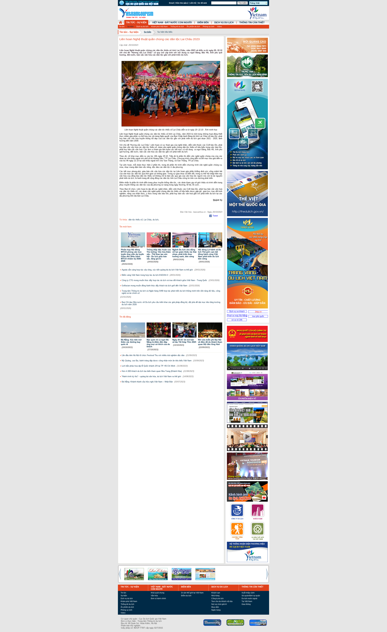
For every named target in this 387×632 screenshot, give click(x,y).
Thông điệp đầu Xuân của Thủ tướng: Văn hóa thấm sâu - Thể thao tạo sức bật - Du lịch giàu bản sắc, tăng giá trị (159, 254)
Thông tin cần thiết (252, 22)
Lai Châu (147, 220)
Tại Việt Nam (247, 601)
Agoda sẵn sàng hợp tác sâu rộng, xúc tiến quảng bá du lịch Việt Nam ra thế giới (157, 270)
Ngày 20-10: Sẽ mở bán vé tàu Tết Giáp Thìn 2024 (184, 341)
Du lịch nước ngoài (249, 598)
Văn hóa (154, 596)
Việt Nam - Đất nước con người (172, 22)
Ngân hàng (216, 610)
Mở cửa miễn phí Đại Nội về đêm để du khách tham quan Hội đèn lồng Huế (210, 342)
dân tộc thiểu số (135, 220)
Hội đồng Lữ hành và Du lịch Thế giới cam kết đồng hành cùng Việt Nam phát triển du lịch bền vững (209, 254)
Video (219, 27)
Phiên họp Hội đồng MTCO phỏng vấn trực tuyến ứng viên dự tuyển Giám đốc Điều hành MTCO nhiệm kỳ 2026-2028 (132, 255)
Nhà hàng (215, 596)
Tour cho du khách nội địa (222, 601)
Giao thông (246, 604)
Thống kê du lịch (177, 27)
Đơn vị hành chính (158, 598)
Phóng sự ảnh (208, 27)
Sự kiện (130, 27)
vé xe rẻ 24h (236, 320)
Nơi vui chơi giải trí (219, 604)
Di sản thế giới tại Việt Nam (192, 593)
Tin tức (122, 27)
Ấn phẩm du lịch (193, 27)
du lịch (155, 220)
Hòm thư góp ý (182, 3)
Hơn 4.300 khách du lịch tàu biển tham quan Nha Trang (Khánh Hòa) (152, 371)
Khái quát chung (157, 593)
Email (171, 3)
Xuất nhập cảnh (248, 593)
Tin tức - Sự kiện (136, 22)
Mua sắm (215, 607)
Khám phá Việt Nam (159, 27)
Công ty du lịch (217, 598)
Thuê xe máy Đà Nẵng (237, 315)
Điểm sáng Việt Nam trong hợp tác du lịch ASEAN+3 (145, 275)
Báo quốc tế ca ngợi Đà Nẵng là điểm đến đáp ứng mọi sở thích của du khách (158, 343)
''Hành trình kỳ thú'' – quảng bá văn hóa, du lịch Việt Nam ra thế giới (151, 376)
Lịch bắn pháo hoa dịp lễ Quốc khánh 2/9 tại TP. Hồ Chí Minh (148, 366)
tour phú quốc (258, 316)
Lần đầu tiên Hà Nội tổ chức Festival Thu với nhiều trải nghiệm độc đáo (153, 355)
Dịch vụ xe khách (237, 311)
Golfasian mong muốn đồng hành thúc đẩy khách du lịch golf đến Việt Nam (154, 285)
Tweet (215, 216)
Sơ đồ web (202, 3)
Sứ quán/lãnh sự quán (251, 596)
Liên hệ (193, 3)
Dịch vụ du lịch (142, 27)
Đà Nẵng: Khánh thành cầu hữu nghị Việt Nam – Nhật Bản (147, 382)
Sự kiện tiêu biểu (164, 32)
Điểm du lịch (186, 596)
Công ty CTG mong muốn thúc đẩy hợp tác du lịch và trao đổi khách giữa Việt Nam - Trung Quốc (164, 280)
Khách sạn (215, 593)
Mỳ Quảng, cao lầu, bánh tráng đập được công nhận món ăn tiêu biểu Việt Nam (157, 360)
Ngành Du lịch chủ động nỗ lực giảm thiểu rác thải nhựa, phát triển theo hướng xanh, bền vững (184, 253)
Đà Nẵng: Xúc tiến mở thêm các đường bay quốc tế (131, 342)
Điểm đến (203, 22)
